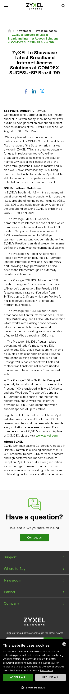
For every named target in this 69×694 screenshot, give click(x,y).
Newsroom (12, 580)
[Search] (63, 6)
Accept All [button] (18, 677)
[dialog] (34, 666)
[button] (34, 687)
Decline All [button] (50, 677)
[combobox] (64, 644)
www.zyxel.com (47, 435)
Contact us (34, 537)
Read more (46, 670)
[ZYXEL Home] (34, 6)
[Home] (9, 30)
